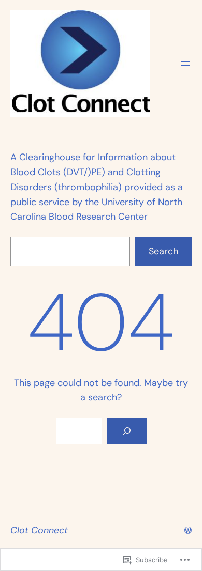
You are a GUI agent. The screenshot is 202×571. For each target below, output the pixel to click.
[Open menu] (185, 63)
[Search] (127, 431)
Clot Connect (39, 530)
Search (163, 251)
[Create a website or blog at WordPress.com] (188, 530)
